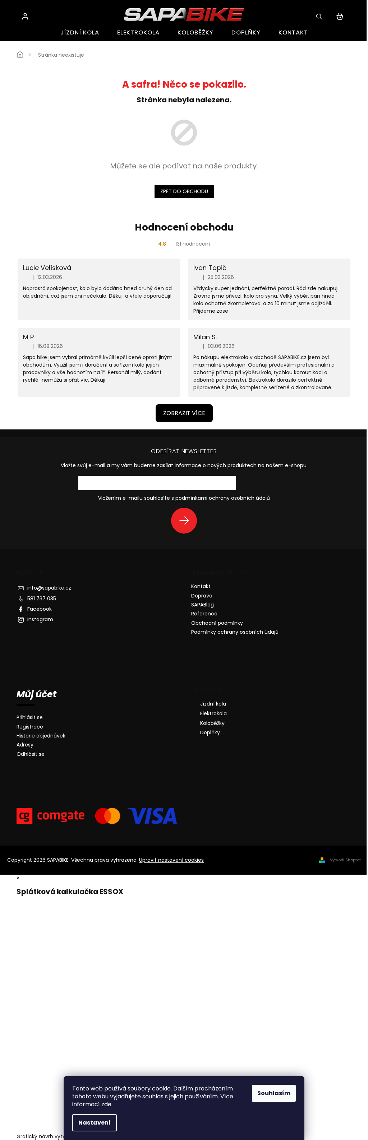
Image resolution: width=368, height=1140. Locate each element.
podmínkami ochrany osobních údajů (222, 498)
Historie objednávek (41, 735)
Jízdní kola (213, 703)
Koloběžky (212, 723)
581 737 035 (41, 598)
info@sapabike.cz (49, 587)
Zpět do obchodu (184, 191)
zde (106, 1104)
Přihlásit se (186, 520)
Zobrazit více (184, 413)
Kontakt (201, 586)
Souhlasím (273, 1093)
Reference (204, 613)
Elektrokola (213, 713)
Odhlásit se (31, 754)
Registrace (30, 726)
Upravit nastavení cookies (171, 860)
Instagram (40, 619)
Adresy (25, 744)
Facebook (39, 609)
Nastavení (94, 1122)
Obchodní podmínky (217, 623)
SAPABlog (202, 604)
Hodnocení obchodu (184, 227)
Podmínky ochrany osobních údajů (235, 632)
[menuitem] (79, 32)
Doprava (201, 595)
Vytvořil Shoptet (345, 860)
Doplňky (210, 732)
